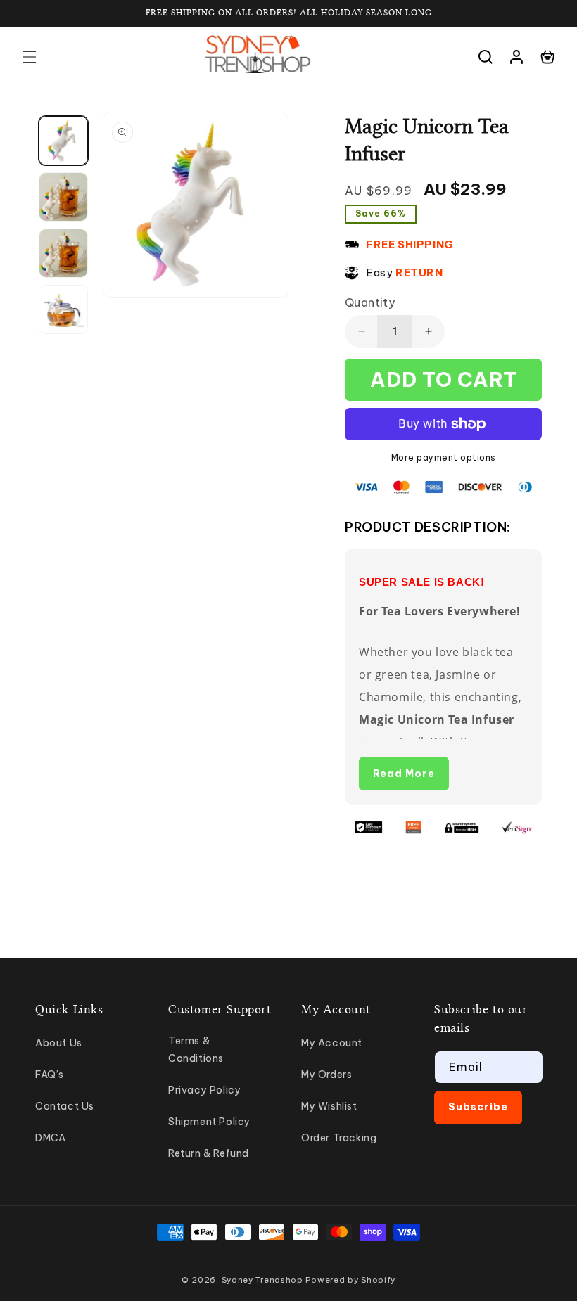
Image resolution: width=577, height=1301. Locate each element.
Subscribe (478, 1107)
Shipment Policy (209, 1121)
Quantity (370, 302)
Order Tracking (338, 1138)
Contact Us (64, 1106)
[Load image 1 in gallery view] (63, 140)
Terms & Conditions (196, 1049)
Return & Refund (208, 1153)
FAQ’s (49, 1074)
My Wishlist (329, 1106)
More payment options (443, 457)
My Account (331, 1043)
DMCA (50, 1138)
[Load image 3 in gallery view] (63, 253)
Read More (404, 773)
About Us (58, 1043)
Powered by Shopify (350, 1280)
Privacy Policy (204, 1090)
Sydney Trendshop (262, 1280)
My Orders (326, 1074)
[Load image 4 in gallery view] (63, 309)
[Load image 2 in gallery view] (63, 197)
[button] (29, 56)
